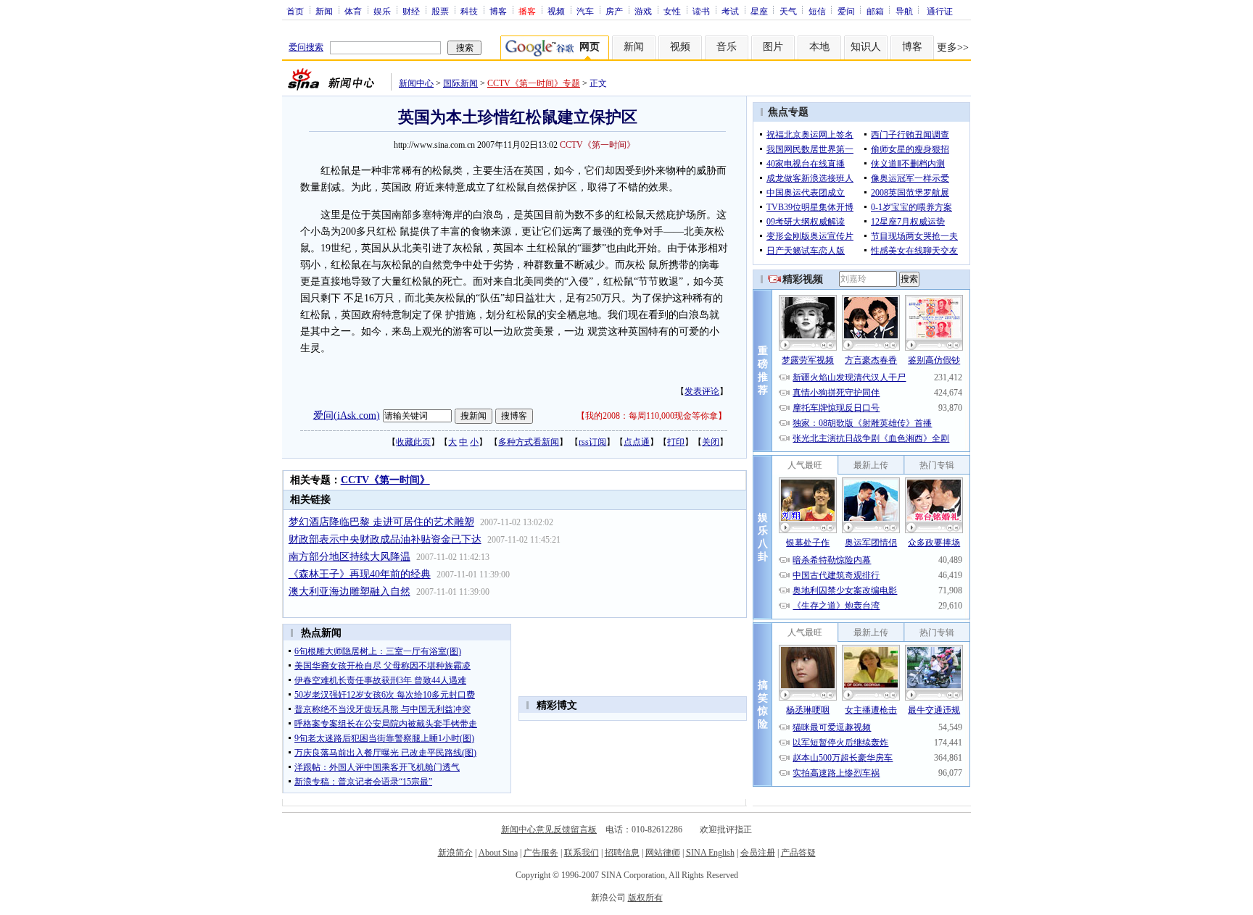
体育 (353, 11)
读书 (701, 11)
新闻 (324, 11)
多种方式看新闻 (528, 442)
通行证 (940, 11)
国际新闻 (460, 83)
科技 (469, 11)
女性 (672, 11)
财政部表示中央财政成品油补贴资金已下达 (385, 539)
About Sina (498, 853)
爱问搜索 (306, 47)
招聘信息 (622, 853)
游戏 (643, 11)
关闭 (710, 442)
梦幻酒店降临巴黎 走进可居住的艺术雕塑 (381, 522)
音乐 (726, 46)
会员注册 (757, 853)
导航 (904, 11)
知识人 (866, 46)
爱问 (846, 11)
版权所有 (645, 898)
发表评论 (702, 391)
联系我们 (581, 853)
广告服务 (541, 853)
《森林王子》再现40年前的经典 (360, 574)
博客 (498, 11)
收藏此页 (413, 442)
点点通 (637, 442)
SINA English (710, 853)
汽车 (585, 11)
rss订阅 (592, 442)
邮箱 (875, 11)
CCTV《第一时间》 (385, 480)
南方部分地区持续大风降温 (349, 556)
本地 (819, 46)
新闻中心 (416, 83)
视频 (556, 11)
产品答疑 (798, 853)
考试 (730, 11)
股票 (440, 11)
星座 (759, 11)
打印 (676, 442)
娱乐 (382, 11)
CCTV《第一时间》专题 (533, 83)
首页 (295, 11)
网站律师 (662, 853)
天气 (788, 11)
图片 (773, 46)
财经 (411, 11)
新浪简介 (455, 853)
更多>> (953, 47)
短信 (817, 11)
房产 (614, 11)
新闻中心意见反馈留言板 (549, 829)
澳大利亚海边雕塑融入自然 (349, 591)
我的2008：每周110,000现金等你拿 (651, 416)
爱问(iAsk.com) (346, 414)
